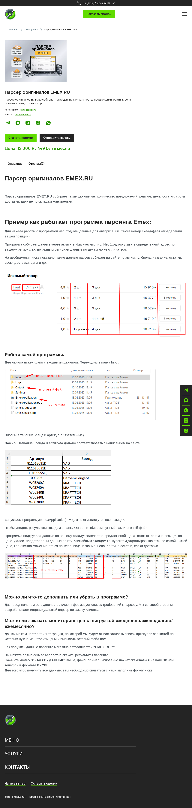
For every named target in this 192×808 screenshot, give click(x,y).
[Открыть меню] (184, 14)
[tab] (15, 164)
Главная (13, 29)
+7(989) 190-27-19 (96, 3)
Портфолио (31, 29)
